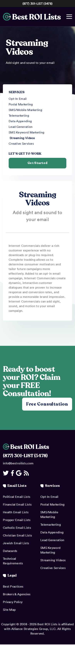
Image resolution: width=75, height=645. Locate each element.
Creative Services (21, 143)
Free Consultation (47, 404)
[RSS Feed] (27, 473)
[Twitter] (6, 473)
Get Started (38, 163)
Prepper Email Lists (17, 520)
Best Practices (13, 586)
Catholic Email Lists (17, 528)
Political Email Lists (16, 497)
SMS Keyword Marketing (26, 132)
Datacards (10, 551)
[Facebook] (13, 473)
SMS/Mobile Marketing (25, 110)
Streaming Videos (22, 138)
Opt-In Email (18, 99)
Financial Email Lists (17, 504)
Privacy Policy (12, 602)
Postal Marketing (21, 104)
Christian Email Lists (17, 535)
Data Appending (20, 121)
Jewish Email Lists (16, 543)
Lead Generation (21, 127)
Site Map (9, 610)
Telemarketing (19, 115)
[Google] (19, 473)
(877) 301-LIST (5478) (37, 3)
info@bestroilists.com (18, 463)
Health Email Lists (15, 512)
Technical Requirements (13, 561)
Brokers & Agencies (16, 594)
